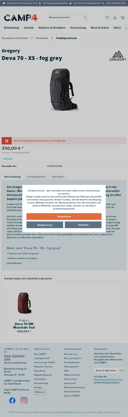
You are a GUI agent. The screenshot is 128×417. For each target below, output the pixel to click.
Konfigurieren (44, 225)
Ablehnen (83, 224)
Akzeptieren (64, 216)
